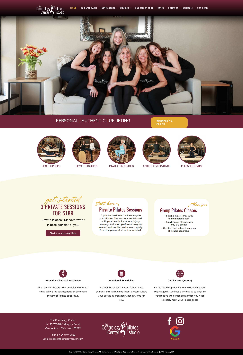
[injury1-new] (191, 136)
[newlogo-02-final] (51, 4)
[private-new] (86, 136)
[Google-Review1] (174, 326)
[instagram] (180, 321)
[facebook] (169, 321)
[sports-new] (156, 136)
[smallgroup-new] (51, 136)
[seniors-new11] (121, 136)
